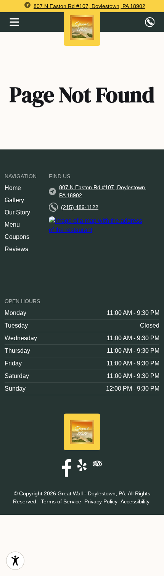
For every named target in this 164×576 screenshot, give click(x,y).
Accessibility (135, 501)
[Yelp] (82, 463)
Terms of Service (61, 501)
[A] (15, 561)
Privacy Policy (100, 501)
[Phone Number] (149, 22)
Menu (12, 224)
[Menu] (14, 22)
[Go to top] (82, 448)
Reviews (16, 249)
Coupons (17, 237)
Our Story (17, 212)
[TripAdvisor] (97, 463)
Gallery (14, 200)
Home (13, 188)
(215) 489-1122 (79, 207)
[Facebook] (66, 463)
